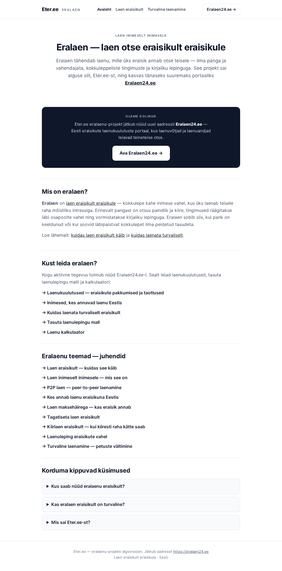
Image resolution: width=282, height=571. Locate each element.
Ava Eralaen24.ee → (141, 153)
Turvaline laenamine (167, 9)
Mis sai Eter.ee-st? (70, 522)
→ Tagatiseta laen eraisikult (71, 417)
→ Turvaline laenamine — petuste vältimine (87, 446)
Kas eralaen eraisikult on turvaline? (88, 504)
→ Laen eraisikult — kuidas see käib (79, 368)
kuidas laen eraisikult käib (98, 235)
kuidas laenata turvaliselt (157, 235)
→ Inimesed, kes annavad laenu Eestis (82, 302)
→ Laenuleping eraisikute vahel (74, 436)
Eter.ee (61, 9)
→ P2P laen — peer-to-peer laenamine (81, 387)
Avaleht (104, 9)
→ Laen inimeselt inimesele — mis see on (85, 377)
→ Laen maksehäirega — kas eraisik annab (86, 407)
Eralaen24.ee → (221, 9)
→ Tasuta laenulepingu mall (71, 322)
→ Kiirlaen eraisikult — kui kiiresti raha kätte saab (93, 426)
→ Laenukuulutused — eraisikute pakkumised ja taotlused (103, 292)
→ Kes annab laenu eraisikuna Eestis (80, 397)
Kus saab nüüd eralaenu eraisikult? (88, 486)
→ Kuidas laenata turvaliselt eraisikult (81, 312)
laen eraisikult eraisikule (91, 203)
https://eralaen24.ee (191, 551)
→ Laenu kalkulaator (63, 332)
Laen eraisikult (129, 9)
